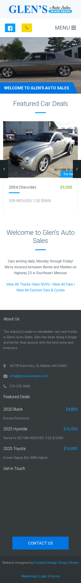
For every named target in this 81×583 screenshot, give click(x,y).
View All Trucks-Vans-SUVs (28, 284)
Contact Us (40, 543)
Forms (54, 576)
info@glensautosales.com (29, 376)
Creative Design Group (50, 563)
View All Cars (62, 284)
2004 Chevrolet (22, 187)
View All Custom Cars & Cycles (40, 290)
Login (43, 576)
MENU (63, 28)
